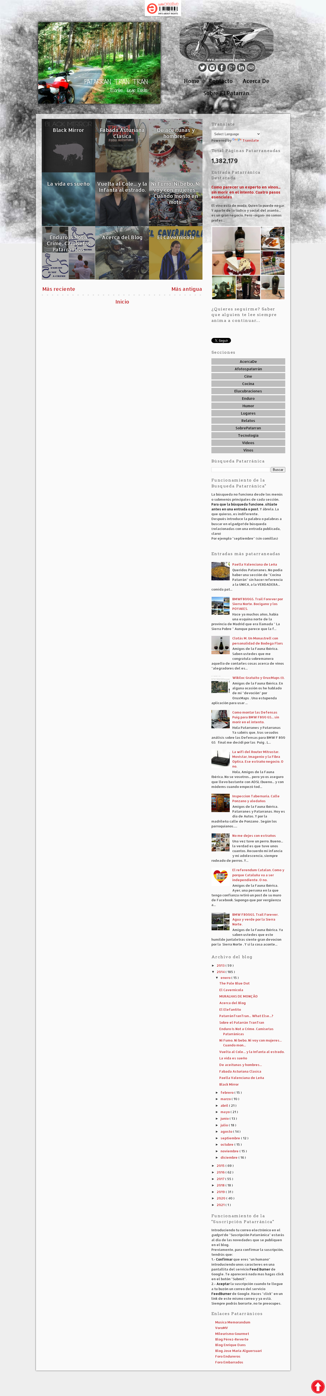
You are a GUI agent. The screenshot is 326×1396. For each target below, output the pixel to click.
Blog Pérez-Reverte (232, 1339)
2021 (221, 1205)
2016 (221, 1172)
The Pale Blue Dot (234, 983)
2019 (221, 1192)
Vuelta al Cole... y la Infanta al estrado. (251, 1052)
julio (225, 1125)
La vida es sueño (233, 1058)
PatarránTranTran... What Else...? (246, 1016)
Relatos (248, 420)
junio (225, 1118)
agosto (227, 1131)
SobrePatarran (248, 428)
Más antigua (186, 288)
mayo (225, 1112)
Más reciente (58, 288)
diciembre (229, 1157)
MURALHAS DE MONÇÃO (238, 996)
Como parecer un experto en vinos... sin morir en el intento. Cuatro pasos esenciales (245, 192)
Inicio (122, 301)
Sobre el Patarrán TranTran (241, 1022)
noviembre (230, 1151)
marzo (226, 1099)
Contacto (221, 80)
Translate (250, 140)
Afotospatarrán (248, 369)
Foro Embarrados (229, 1362)
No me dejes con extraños (254, 835)
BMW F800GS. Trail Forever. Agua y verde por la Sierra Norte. (255, 919)
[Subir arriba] (318, 1387)
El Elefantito (230, 1009)
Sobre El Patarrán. (226, 93)
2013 (221, 965)
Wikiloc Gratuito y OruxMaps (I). (258, 678)
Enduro (248, 398)
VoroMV (221, 1328)
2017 (221, 1179)
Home (191, 80)
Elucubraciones (248, 391)
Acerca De (255, 80)
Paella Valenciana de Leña (254, 564)
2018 (221, 1185)
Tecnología (248, 435)
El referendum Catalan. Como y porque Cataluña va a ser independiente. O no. (258, 875)
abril (225, 1105)
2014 (221, 972)
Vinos (248, 450)
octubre (227, 1144)
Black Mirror (229, 1084)
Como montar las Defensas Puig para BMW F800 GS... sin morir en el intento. (255, 717)
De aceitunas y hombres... (240, 1065)
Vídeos (248, 443)
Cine (248, 376)
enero (226, 978)
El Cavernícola (231, 990)
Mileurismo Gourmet (232, 1334)
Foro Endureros (227, 1356)
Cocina (248, 383)
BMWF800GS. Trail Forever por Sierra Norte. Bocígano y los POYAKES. (257, 604)
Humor (248, 406)
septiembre (231, 1138)
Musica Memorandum (232, 1322)
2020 (221, 1198)
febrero (227, 1092)
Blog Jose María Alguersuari (238, 1351)
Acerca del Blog (232, 1003)
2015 (221, 1166)
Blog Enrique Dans (230, 1345)
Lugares (248, 413)
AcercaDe (248, 361)
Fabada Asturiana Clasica (240, 1071)
